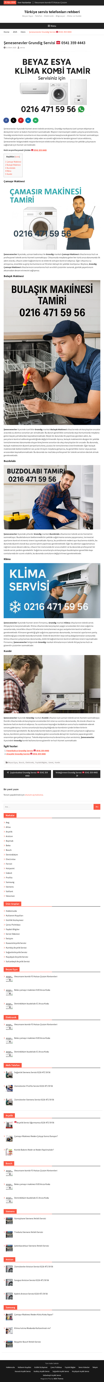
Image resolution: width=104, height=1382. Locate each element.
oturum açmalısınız (34, 794)
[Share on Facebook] (6, 120)
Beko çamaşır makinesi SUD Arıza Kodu (52, 2)
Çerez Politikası (13, 924)
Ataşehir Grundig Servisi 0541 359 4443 (26, 753)
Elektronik (30, 762)
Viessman (10, 896)
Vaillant (9, 891)
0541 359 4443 (40, 150)
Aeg (7, 822)
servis (22, 47)
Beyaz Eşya (12, 762)
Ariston (9, 836)
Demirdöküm (12, 854)
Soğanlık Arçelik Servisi (16, 952)
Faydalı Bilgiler (41, 762)
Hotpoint (10, 868)
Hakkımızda (11, 911)
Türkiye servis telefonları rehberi (52, 11)
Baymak (9, 840)
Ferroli (9, 863)
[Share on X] (13, 120)
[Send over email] (35, 120)
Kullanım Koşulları (14, 915)
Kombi (8, 174)
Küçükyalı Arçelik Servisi (17, 956)
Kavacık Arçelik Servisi (16, 943)
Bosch (21, 762)
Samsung (10, 882)
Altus (8, 827)
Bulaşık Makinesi (13, 165)
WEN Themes (58, 1379)
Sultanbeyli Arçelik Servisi (18, 961)
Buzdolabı (10, 168)
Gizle (17, 157)
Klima (8, 171)
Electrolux (10, 859)
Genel (50, 762)
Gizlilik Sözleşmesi (14, 920)
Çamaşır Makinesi (13, 161)
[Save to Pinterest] (21, 120)
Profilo (9, 877)
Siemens (10, 886)
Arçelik (9, 831)
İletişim (9, 938)
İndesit (9, 873)
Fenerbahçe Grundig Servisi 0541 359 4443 (27, 750)
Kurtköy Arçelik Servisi (16, 947)
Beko (8, 845)
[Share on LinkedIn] (28, 120)
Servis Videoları (13, 933)
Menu (53, 25)
